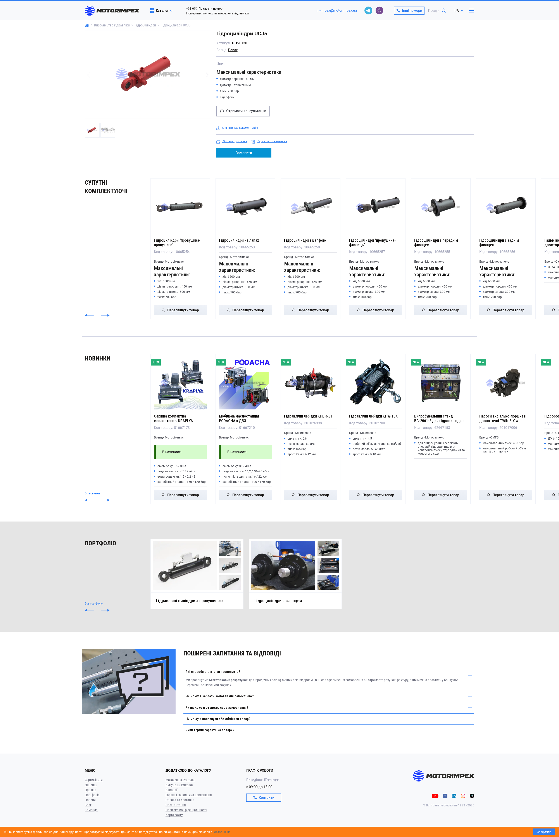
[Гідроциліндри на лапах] (245, 207)
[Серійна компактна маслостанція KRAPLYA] (180, 383)
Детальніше (222, 832)
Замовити (244, 153)
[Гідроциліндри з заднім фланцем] (505, 207)
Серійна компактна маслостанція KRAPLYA (173, 418)
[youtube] (435, 795)
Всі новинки (92, 493)
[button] (207, 75)
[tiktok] (472, 795)
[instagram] (463, 795)
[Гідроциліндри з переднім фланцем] (440, 207)
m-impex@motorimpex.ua (336, 10)
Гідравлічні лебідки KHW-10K (373, 416)
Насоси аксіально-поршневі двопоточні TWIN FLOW (502, 418)
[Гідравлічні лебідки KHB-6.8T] (310, 383)
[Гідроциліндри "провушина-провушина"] (180, 207)
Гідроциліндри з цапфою (305, 240)
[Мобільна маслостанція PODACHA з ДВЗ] (245, 383)
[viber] (379, 10)
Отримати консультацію (246, 111)
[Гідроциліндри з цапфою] (310, 207)
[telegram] (368, 10)
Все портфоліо (94, 603)
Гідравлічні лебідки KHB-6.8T (308, 416)
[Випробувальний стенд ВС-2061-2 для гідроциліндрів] (440, 383)
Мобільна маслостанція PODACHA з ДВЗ (239, 418)
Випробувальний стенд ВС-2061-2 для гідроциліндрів (439, 418)
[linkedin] (454, 795)
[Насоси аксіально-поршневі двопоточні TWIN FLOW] (505, 383)
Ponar (233, 50)
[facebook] (445, 795)
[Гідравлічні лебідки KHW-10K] (375, 383)
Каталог (162, 10)
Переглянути (183, 310)
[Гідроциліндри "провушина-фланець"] (375, 207)
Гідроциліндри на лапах (239, 240)
